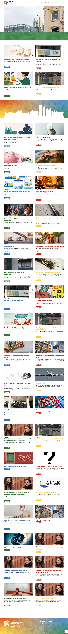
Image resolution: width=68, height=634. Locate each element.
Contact (61, 2)
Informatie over (55, 2)
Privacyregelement (23, 632)
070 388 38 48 (42, 626)
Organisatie (43, 2)
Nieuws (49, 2)
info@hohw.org (43, 628)
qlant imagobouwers (48, 632)
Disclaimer (17, 632)
